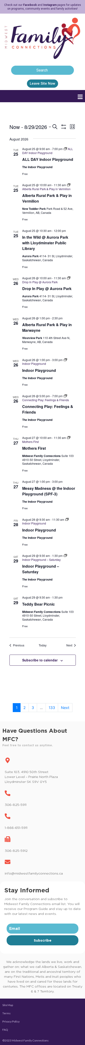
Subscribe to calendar (40, 660)
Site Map (7, 1005)
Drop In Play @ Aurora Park (47, 288)
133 (52, 707)
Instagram (50, 5)
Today (43, 645)
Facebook (30, 5)
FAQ (5, 1029)
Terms (6, 1013)
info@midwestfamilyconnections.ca (34, 873)
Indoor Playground (39, 370)
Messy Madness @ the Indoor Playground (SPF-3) (48, 491)
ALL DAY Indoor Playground (47, 159)
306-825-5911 (15, 804)
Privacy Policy (11, 1021)
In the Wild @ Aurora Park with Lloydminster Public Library (45, 242)
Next (65, 707)
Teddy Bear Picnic (38, 604)
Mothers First (34, 448)
